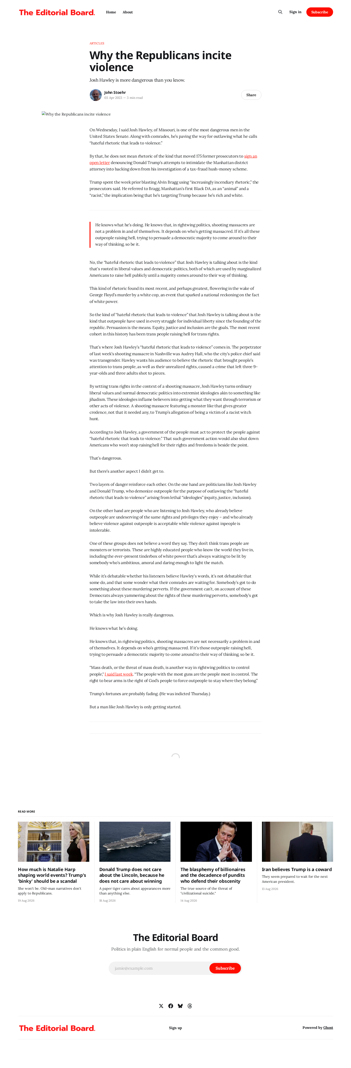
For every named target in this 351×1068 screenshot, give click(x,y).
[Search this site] (280, 12)
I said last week (119, 674)
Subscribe (319, 12)
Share (251, 95)
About (128, 12)
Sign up (175, 1028)
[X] (161, 1006)
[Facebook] (170, 1006)
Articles (97, 43)
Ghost (328, 1027)
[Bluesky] (180, 1006)
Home (111, 12)
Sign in (295, 12)
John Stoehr (115, 92)
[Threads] (189, 1006)
